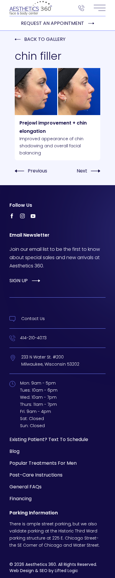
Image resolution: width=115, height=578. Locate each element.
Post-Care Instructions (36, 475)
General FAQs (25, 486)
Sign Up (18, 280)
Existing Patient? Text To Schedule (48, 439)
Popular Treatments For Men (43, 463)
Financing (20, 498)
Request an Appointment (52, 23)
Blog (14, 451)
